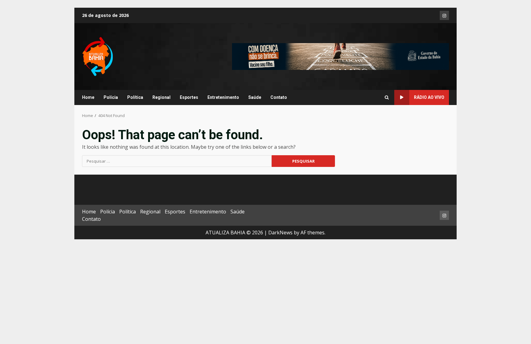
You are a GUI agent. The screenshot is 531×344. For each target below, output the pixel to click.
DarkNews (280, 232)
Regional (161, 97)
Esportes (189, 97)
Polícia (111, 97)
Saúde (254, 97)
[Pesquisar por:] (177, 161)
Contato (278, 97)
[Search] (387, 97)
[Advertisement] (340, 56)
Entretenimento (223, 97)
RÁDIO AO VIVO (429, 97)
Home (88, 97)
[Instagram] (444, 15)
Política (135, 97)
